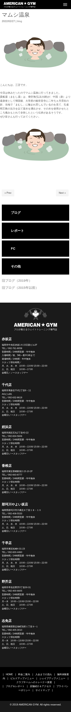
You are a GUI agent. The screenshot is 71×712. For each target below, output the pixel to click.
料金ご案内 (24, 674)
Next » (62, 192)
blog (19, 21)
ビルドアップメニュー (22, 678)
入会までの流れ (43, 674)
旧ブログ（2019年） (17, 280)
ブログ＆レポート (15, 686)
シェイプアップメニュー (52, 678)
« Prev (8, 192)
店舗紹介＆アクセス (40, 686)
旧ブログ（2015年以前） (20, 288)
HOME (9, 674)
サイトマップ (43, 690)
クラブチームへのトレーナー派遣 (34, 682)
